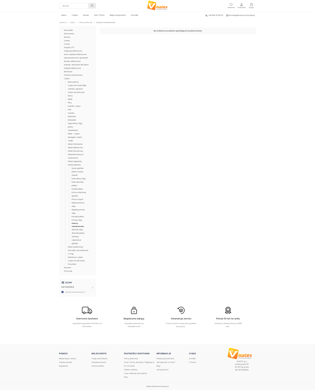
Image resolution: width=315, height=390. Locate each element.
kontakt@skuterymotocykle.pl (242, 15)
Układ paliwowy (74, 165)
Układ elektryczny (75, 147)
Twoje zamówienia (99, 358)
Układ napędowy (75, 161)
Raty (126, 377)
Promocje (68, 271)
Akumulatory (73, 82)
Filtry (70, 102)
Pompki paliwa (78, 216)
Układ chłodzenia (75, 144)
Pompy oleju (77, 220)
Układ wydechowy (75, 247)
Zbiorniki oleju (77, 229)
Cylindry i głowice (75, 89)
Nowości (67, 267)
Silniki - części (74, 134)
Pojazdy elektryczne (72, 68)
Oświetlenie (73, 130)
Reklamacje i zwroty (67, 358)
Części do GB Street (76, 260)
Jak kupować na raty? (166, 362)
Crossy (67, 44)
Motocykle (68, 30)
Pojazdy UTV (69, 47)
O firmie (192, 362)
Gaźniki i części (74, 106)
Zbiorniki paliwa (78, 233)
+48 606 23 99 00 (215, 15)
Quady (67, 40)
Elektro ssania (77, 171)
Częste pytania (65, 362)
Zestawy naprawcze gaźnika (76, 240)
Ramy (70, 96)
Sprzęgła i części (75, 137)
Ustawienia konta (99, 362)
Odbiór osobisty (130, 369)
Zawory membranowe (78, 225)
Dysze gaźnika (78, 168)
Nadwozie (72, 116)
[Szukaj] (92, 5)
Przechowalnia (98, 366)
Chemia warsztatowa (73, 75)
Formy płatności (131, 358)
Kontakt (192, 358)
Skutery (67, 37)
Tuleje (70, 140)
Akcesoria (68, 71)
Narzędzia (72, 120)
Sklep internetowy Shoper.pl (157, 386)
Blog (158, 366)
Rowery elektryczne (72, 61)
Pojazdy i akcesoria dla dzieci (76, 64)
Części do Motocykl (76, 92)
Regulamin (63, 366)
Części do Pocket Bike (77, 85)
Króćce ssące (77, 199)
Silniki (70, 99)
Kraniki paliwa (77, 189)
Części (67, 78)
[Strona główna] (157, 5)
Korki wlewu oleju (79, 178)
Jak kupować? (163, 369)
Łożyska (71, 113)
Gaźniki (75, 175)
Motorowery (69, 33)
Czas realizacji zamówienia (135, 373)
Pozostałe (72, 264)
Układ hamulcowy (75, 151)
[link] (78, 292)
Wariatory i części (75, 257)
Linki (69, 109)
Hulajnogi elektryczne (73, 51)
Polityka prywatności (165, 358)
